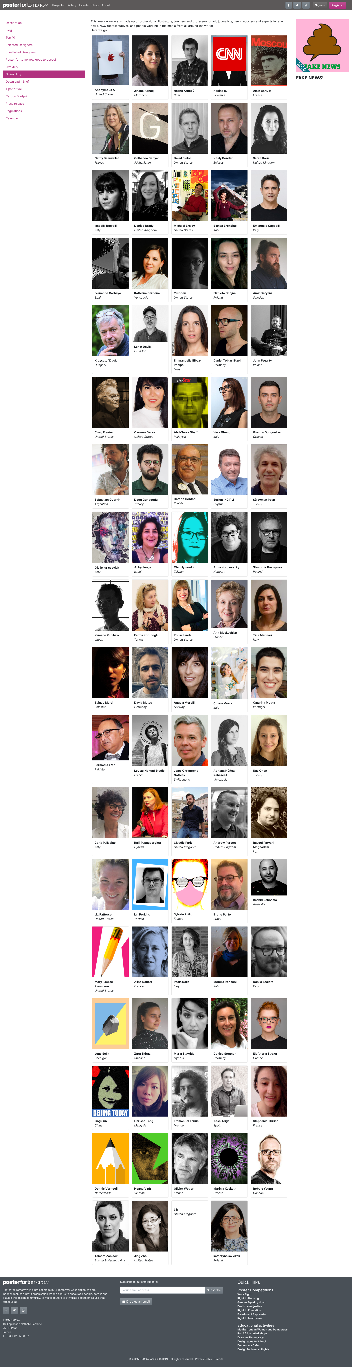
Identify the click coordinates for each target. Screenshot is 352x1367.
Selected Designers (19, 45)
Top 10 (10, 37)
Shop (95, 5)
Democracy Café (248, 1345)
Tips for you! (14, 89)
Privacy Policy (203, 1359)
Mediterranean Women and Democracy (262, 1329)
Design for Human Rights (253, 1349)
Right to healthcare (249, 1318)
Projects (58, 5)
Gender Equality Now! (251, 1302)
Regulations (14, 111)
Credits (218, 1359)
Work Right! (244, 1294)
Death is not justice (249, 1306)
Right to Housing (248, 1298)
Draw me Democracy (250, 1337)
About (106, 5)
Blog (9, 30)
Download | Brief (17, 81)
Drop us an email (137, 1301)
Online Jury (13, 74)
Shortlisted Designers (21, 52)
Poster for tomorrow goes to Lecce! (31, 59)
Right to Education (249, 1310)
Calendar (12, 118)
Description (14, 23)
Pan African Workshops (252, 1333)
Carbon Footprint (18, 96)
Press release (15, 103)
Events (84, 5)
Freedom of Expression (252, 1314)
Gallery (71, 5)
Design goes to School (251, 1341)
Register (337, 5)
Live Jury (12, 67)
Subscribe (214, 1290)
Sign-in (320, 5)
